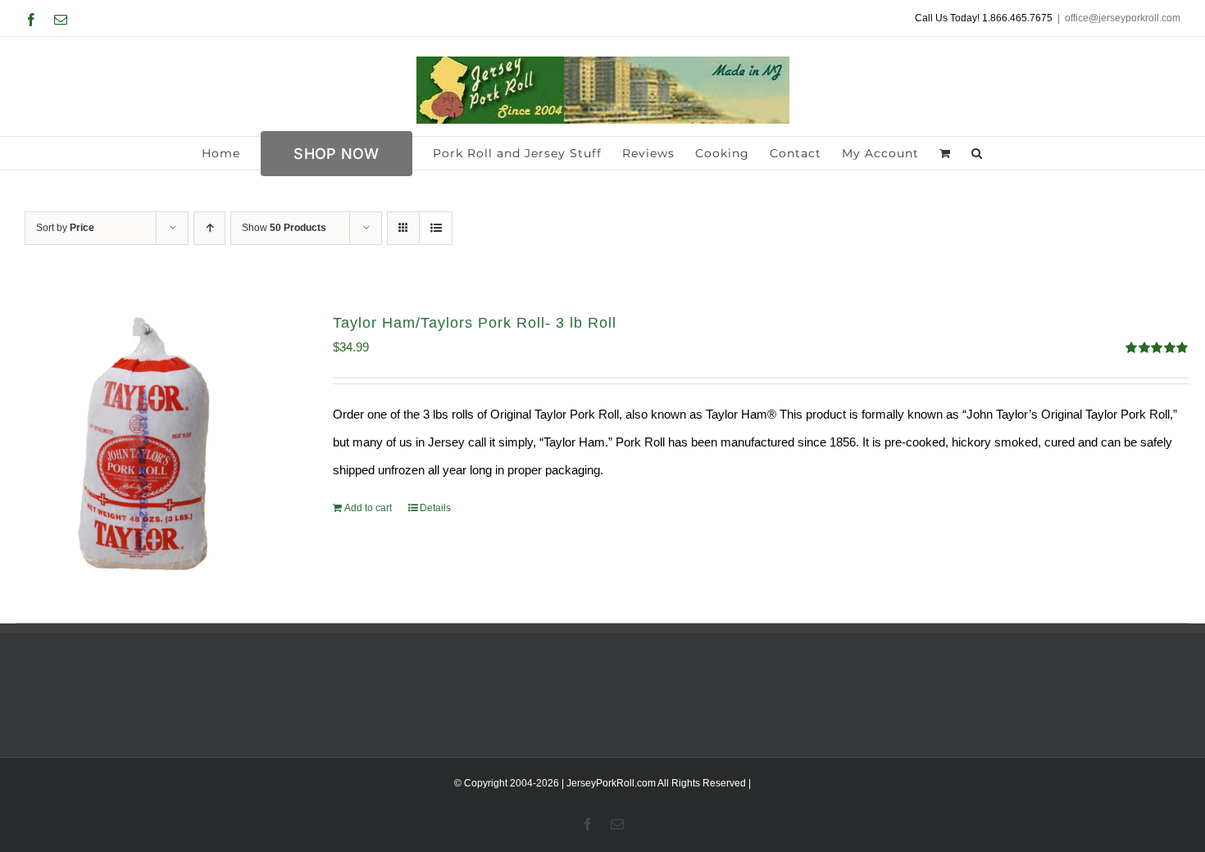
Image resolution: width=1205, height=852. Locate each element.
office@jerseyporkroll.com (1122, 18)
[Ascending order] (209, 228)
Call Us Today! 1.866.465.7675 (984, 18)
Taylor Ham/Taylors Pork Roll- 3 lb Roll (474, 323)
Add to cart (368, 508)
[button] (977, 153)
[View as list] (436, 228)
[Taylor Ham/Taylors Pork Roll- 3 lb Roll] (151, 447)
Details (435, 508)
